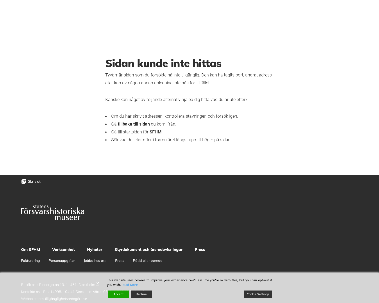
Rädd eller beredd (148, 260)
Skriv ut (34, 181)
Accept (118, 294)
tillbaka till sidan (134, 124)
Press (200, 249)
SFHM (156, 132)
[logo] (52, 212)
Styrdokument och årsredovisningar (148, 249)
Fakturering (30, 260)
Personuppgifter (62, 260)
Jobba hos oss (95, 260)
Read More (130, 285)
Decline (141, 294)
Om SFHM (30, 249)
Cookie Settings (258, 294)
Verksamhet (63, 249)
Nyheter (94, 249)
